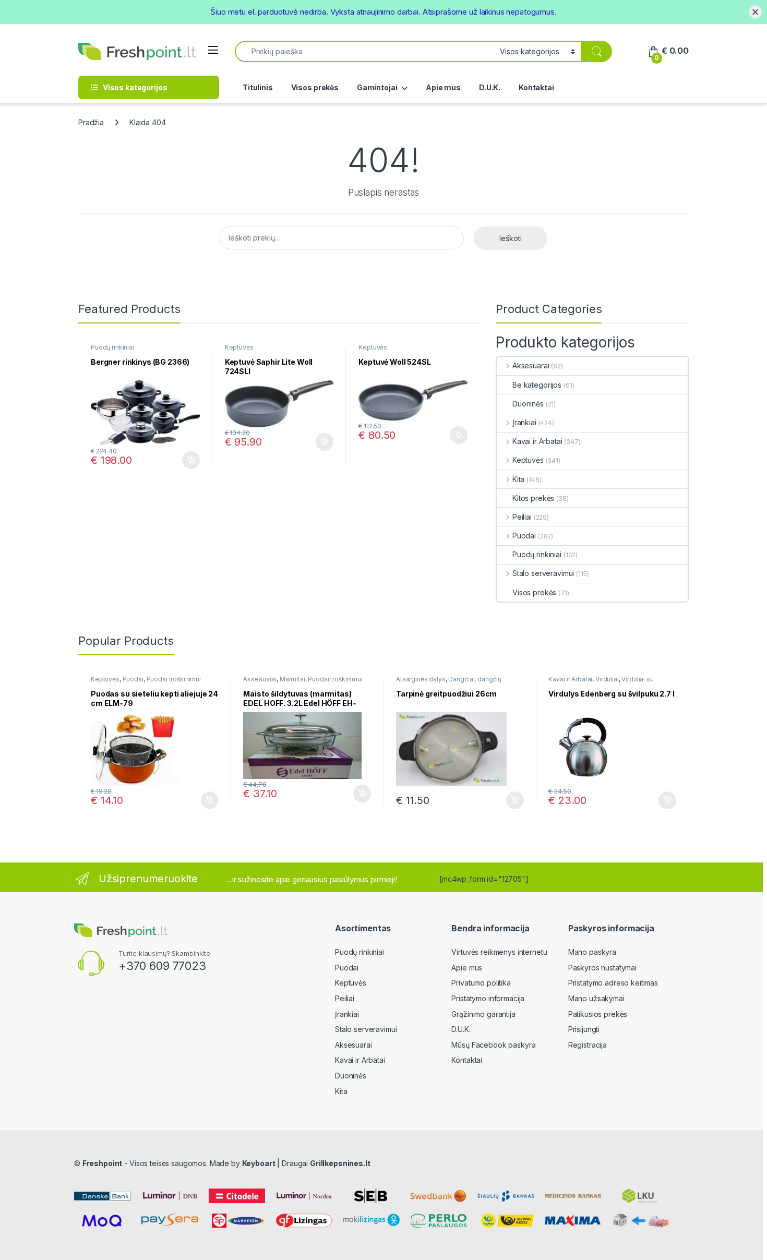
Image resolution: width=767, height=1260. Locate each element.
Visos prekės (315, 87)
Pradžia (91, 122)
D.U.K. (489, 87)
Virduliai (607, 679)
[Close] (755, 11)
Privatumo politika (480, 982)
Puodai (524, 535)
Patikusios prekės (598, 1014)
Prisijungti (584, 1029)
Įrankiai (524, 422)
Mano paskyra (592, 951)
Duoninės (528, 403)
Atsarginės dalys (421, 679)
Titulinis (258, 87)
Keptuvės (239, 347)
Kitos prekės (533, 498)
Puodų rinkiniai (112, 347)
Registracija (587, 1044)
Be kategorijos (536, 384)
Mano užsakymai (596, 998)
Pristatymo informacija (487, 998)
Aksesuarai (530, 365)
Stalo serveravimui (543, 573)
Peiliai (522, 516)
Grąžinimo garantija (483, 1014)
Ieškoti (510, 238)
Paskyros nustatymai (602, 967)
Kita (518, 479)
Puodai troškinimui (174, 679)
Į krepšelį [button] (186, 460)
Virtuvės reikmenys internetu (499, 951)
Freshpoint (102, 1163)
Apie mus (443, 87)
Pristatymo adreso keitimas (613, 982)
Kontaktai (536, 87)
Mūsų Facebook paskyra (493, 1044)
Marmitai (292, 679)
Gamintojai (377, 87)
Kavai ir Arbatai (537, 441)
